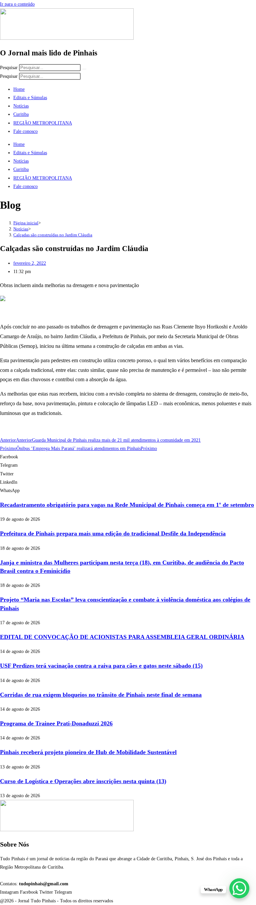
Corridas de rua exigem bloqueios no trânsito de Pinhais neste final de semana (101, 694)
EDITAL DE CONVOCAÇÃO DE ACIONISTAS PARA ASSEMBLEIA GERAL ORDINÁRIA (122, 637)
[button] (128, 457)
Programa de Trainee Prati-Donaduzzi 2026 (56, 723)
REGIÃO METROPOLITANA (42, 123)
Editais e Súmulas (30, 97)
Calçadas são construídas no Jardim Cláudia (52, 234)
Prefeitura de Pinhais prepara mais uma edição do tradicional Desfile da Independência (113, 533)
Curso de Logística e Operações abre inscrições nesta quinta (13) (83, 781)
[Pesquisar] (84, 69)
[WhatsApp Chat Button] (239, 888)
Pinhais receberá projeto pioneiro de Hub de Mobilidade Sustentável (88, 752)
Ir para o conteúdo (17, 4)
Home (19, 89)
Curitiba (21, 114)
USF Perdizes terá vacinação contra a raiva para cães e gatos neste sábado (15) (101, 665)
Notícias (21, 105)
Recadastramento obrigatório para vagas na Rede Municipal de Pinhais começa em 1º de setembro (127, 504)
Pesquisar (9, 67)
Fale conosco (25, 131)
